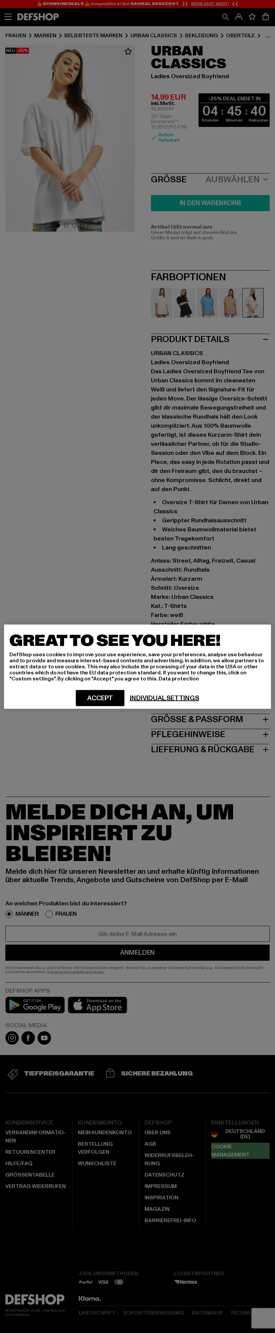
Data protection (179, 678)
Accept (100, 698)
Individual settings (164, 698)
